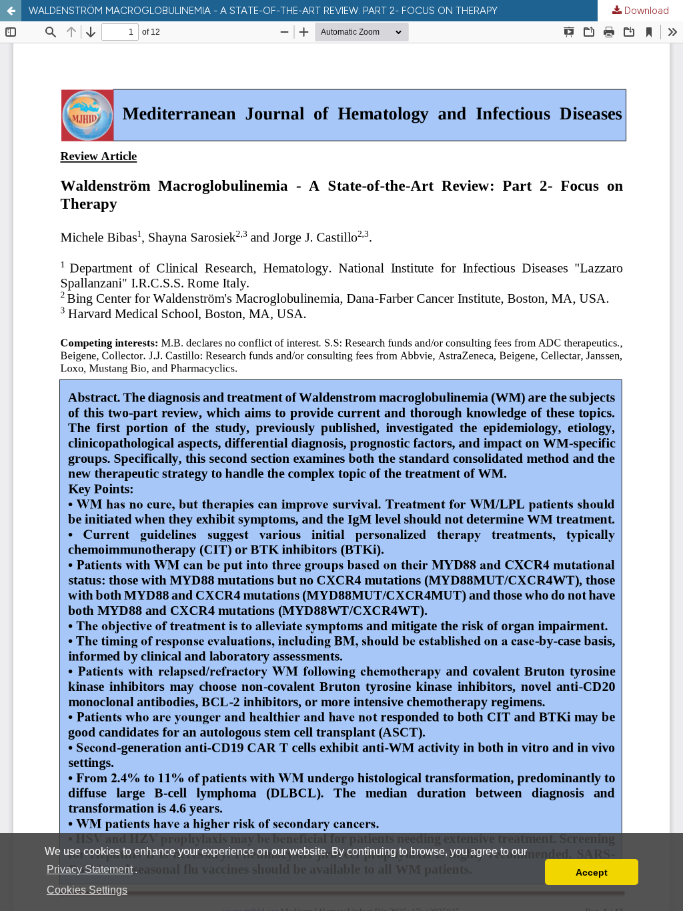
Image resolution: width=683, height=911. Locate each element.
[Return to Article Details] (10, 10)
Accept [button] (592, 872)
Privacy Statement (90, 869)
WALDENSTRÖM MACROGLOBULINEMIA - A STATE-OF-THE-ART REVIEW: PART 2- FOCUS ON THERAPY (263, 11)
